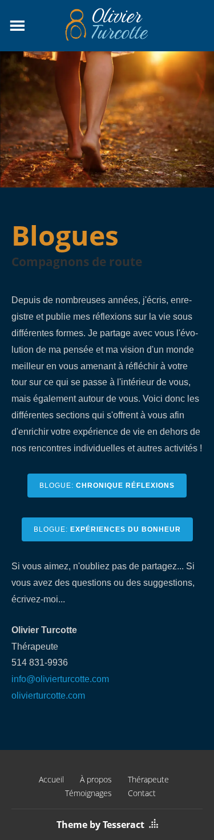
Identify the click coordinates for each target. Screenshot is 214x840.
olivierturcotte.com (48, 695)
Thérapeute (148, 779)
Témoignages (88, 793)
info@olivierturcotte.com (60, 679)
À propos (96, 779)
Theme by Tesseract (100, 824)
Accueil (51, 779)
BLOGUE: (107, 486)
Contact (142, 793)
